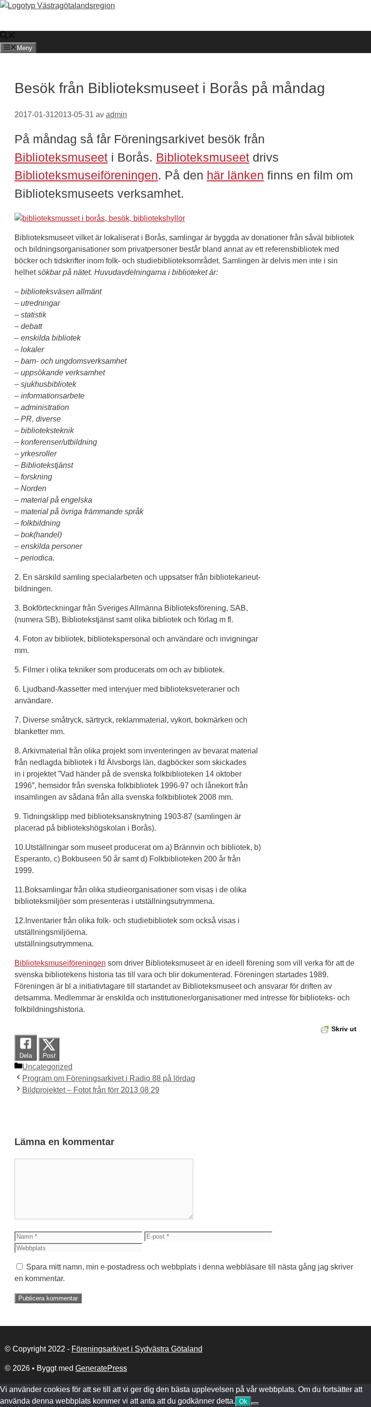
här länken (235, 175)
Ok (243, 1401)
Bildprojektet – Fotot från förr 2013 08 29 (90, 1090)
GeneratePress (101, 1368)
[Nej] (255, 1403)
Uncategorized (47, 1067)
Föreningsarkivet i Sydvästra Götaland (136, 1349)
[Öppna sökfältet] (7, 36)
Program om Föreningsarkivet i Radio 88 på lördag (108, 1078)
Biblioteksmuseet (61, 157)
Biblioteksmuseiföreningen (86, 175)
